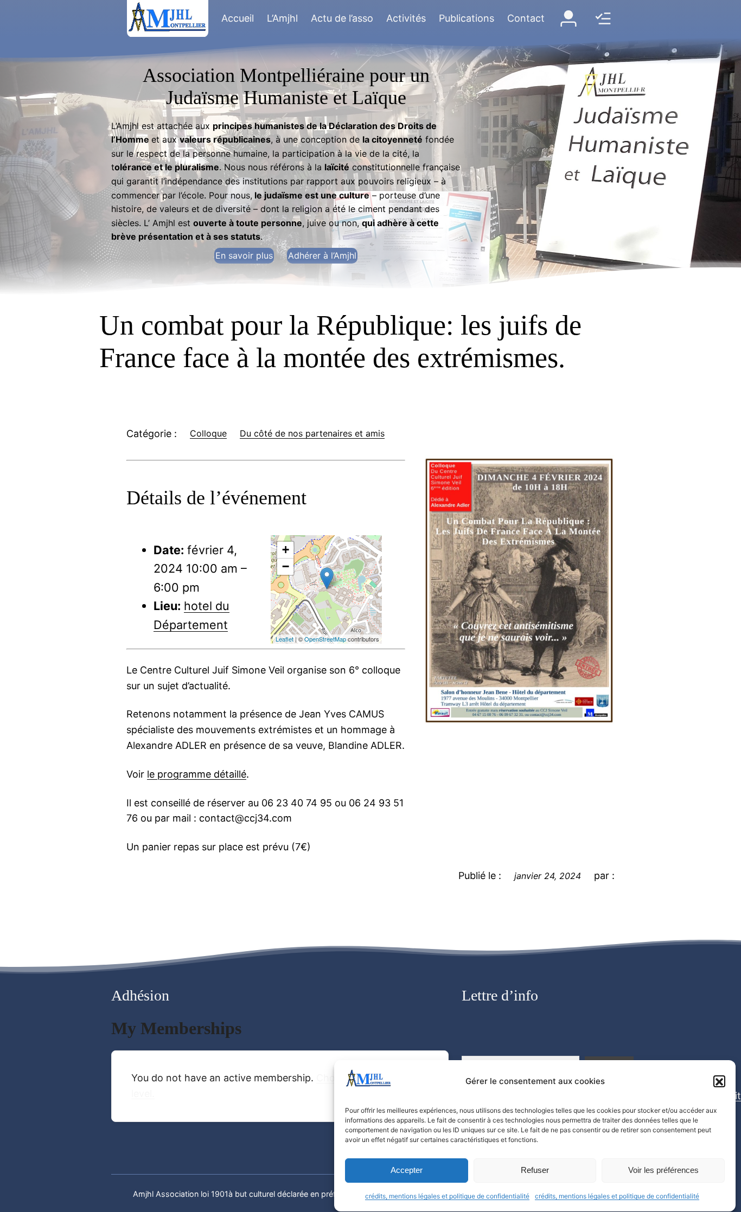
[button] (719, 1081)
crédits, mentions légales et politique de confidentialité (447, 1196)
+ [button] (285, 549)
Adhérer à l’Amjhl (322, 255)
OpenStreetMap (325, 638)
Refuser (535, 1170)
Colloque (208, 433)
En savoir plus (244, 255)
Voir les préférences (663, 1170)
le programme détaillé (196, 774)
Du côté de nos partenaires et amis (312, 433)
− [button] (285, 566)
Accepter (407, 1170)
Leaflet (284, 638)
